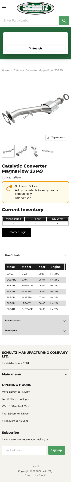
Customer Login (17, 232)
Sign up (56, 450)
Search (35, 466)
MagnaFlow (13, 177)
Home (5, 70)
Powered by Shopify (35, 475)
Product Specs (13, 320)
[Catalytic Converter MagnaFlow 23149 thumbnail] (8, 151)
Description (11, 330)
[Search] (64, 20)
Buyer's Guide (12, 255)
